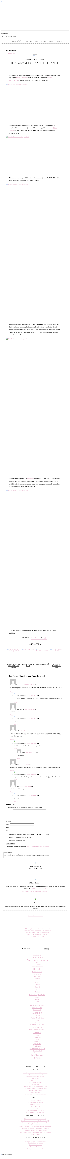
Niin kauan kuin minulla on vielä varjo (35, 1119)
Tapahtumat (37, 1037)
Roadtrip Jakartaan (35, 1100)
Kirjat (37, 989)
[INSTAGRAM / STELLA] (34, 872)
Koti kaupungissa (37, 994)
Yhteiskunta (37, 1053)
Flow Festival (37, 964)
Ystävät (44, 639)
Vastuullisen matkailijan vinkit (35, 1110)
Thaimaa (37, 1039)
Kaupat (37, 987)
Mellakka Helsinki (37, 1010)
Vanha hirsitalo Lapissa (35, 1145)
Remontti (37, 1020)
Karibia (37, 982)
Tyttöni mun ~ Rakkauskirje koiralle (35, 1094)
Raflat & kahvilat (36, 639)
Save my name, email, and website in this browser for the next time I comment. (29, 834)
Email (7, 827)
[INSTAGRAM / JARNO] (36, 872)
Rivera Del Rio (35, 1106)
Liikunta (37, 1003)
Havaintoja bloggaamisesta (37, 966)
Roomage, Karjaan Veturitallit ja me (37, 934)
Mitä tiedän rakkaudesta (35, 1082)
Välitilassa (35, 1108)
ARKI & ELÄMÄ (16, 41)
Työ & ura (37, 1044)
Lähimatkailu (37, 1007)
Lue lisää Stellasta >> (28, 891)
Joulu (37, 980)
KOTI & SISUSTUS (40, 41)
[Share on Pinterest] (47, 637)
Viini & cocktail (37, 1051)
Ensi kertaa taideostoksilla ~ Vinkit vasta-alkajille (35, 1121)
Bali (37, 962)
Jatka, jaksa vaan (35, 1080)
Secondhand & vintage (37, 1030)
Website (8, 831)
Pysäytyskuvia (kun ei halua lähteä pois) (35, 1141)
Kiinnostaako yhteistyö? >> (41, 891)
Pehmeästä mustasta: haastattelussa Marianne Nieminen (35, 1132)
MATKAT (59, 41)
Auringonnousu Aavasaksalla (35, 1148)
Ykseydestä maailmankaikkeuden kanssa (35, 1130)
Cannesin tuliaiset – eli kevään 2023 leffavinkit (37, 930)
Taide (37, 1035)
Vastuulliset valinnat (37, 1049)
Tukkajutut (37, 1041)
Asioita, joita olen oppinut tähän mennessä (35, 1073)
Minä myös (35, 1078)
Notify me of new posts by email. (17, 840)
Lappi (37, 1001)
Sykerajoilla (35, 1084)
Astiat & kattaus (37, 957)
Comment (9, 821)
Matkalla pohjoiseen (35, 1147)
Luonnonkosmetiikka (37, 1005)
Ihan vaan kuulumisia (35, 1090)
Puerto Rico (37, 1015)
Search (24, 948)
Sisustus (37, 1032)
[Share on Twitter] (45, 637)
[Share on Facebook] (43, 637)
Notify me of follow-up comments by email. (19, 837)
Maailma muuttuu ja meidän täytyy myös (35, 1088)
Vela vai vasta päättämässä (35, 1075)
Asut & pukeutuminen (37, 960)
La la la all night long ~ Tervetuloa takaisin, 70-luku (35, 1123)
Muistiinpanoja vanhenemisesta (35, 1076)
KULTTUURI (28, 41)
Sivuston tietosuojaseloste (35, 916)
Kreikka (37, 997)
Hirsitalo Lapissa (37, 974)
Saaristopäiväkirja (35, 1104)
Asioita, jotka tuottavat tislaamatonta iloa (35, 1086)
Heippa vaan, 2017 (35, 1092)
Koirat (37, 991)
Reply (12, 691)
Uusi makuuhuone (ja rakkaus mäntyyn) (37, 932)
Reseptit (37, 1022)
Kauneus (37, 984)
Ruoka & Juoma (37, 1025)
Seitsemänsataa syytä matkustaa (35, 1112)
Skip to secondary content (10, 38)
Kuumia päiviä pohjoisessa (35, 1143)
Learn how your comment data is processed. (38, 846)
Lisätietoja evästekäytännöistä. (14, 856)
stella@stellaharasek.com (39, 888)
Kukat (37, 999)
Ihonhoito (37, 979)
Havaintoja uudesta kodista (37, 936)
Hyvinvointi (37, 976)
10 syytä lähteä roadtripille (35, 1102)
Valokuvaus (37, 1046)
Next (15, 53)
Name (7, 824)
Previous (9, 53)
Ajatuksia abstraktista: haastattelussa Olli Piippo (35, 1128)
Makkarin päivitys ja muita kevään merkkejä (37, 928)
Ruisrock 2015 (35, 1134)
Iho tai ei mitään (35, 1124)
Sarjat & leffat (37, 1027)
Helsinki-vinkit (37, 972)
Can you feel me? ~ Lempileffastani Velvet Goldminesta (35, 1126)
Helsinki (37, 969)
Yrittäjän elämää (37, 1055)
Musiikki (37, 1012)
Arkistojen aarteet (37, 955)
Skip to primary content (9, 36)
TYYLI (51, 41)
